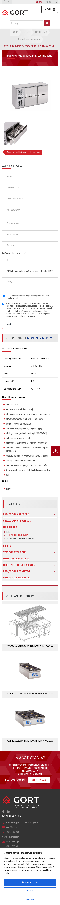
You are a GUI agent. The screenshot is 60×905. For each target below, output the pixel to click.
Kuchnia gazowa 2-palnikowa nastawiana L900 (30, 693)
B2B (40, 2)
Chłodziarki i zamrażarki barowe (20, 538)
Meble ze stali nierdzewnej (19, 564)
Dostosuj (30, 890)
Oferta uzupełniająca (16, 577)
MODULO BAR (10, 527)
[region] (30, 876)
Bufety (7, 545)
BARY (8, 532)
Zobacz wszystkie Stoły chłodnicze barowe (23, 152)
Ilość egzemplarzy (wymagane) (14, 253)
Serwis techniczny (10, 837)
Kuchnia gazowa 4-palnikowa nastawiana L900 (30, 741)
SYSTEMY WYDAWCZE (14, 552)
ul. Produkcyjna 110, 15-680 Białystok (22, 822)
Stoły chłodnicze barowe (17, 535)
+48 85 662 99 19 (13, 846)
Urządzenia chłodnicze (17, 520)
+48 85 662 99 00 (13, 832)
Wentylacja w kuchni (16, 558)
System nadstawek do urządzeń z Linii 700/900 (30, 646)
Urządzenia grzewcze (16, 514)
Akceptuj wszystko (30, 882)
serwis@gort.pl (12, 841)
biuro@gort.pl (36, 774)
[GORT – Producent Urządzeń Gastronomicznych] (15, 12)
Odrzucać (30, 899)
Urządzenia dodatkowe (16, 571)
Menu (48, 9)
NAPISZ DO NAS (39, 780)
